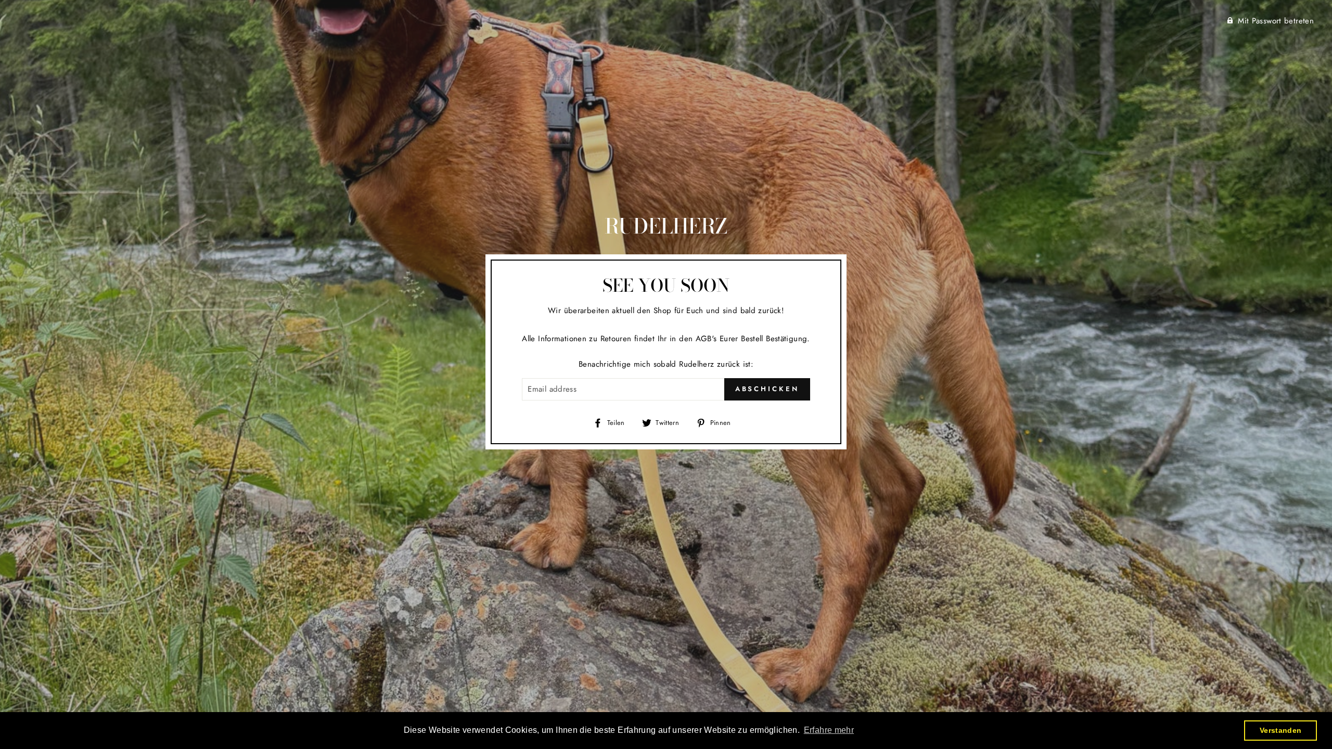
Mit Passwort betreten (1276, 21)
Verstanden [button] (1281, 730)
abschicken (767, 389)
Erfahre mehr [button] (829, 730)
